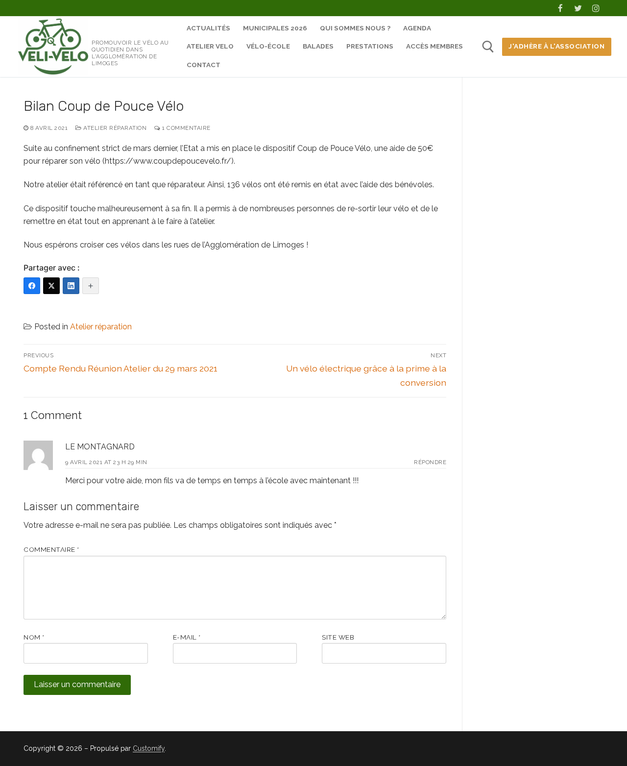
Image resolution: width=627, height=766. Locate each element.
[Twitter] (578, 8)
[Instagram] (595, 8)
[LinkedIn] (71, 285)
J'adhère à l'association (556, 46)
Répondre (430, 462)
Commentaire (51, 549)
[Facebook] (560, 8)
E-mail (187, 637)
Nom (34, 637)
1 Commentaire (186, 127)
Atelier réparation (114, 127)
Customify (149, 748)
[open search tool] (488, 47)
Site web (338, 637)
